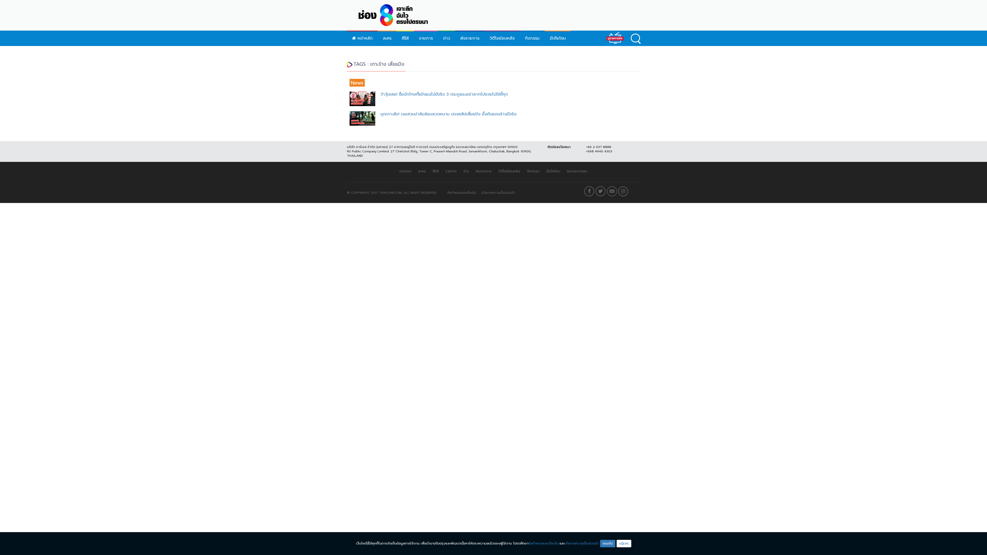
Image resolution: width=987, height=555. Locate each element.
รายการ (426, 38)
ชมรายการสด (577, 171)
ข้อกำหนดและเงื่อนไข (461, 192)
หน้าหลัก (364, 38)
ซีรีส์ (405, 38)
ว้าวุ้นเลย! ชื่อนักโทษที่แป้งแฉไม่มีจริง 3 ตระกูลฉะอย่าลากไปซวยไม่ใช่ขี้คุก (444, 94)
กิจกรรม (532, 38)
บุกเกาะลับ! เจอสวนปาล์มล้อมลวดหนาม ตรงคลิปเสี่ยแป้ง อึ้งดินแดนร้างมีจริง (448, 114)
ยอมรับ (608, 543)
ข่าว (446, 38)
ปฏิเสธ (624, 543)
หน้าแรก (405, 171)
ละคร (387, 38)
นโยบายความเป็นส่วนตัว (498, 192)
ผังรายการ (469, 38)
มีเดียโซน (558, 38)
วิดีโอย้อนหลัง (502, 38)
